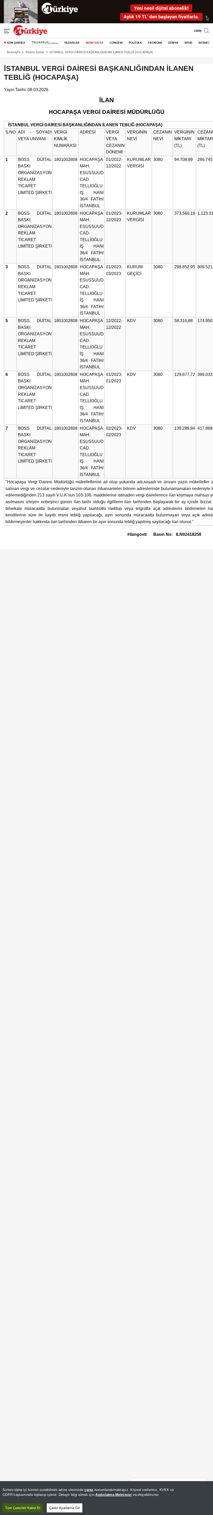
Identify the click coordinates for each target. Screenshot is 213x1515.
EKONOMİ (155, 42)
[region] (106, 1498)
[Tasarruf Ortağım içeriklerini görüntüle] (44, 42)
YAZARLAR (71, 42)
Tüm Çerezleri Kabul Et (22, 1508)
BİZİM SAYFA (94, 42)
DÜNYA (173, 42)
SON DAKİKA (16, 42)
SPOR (188, 42)
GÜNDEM (116, 42)
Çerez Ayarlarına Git (64, 1508)
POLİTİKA (135, 42)
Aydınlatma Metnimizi (113, 1495)
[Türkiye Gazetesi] (30, 34)
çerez (88, 1490)
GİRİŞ (197, 31)
